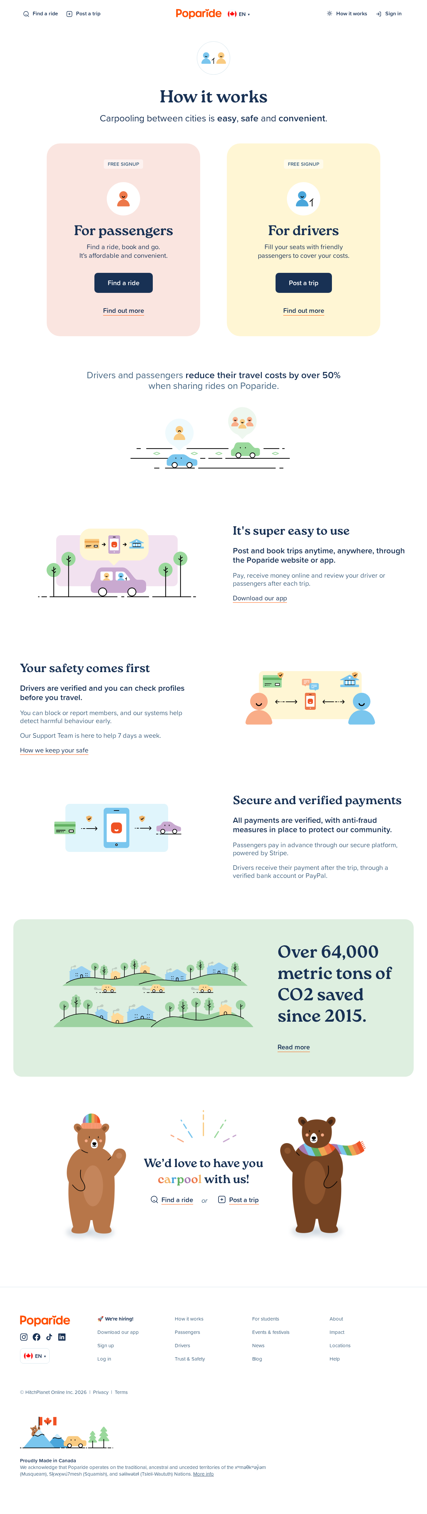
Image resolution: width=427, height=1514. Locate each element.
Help (335, 1358)
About (336, 1318)
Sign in (393, 13)
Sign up (105, 1345)
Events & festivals (271, 1332)
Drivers (182, 1345)
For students (265, 1318)
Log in (104, 1358)
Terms (121, 1392)
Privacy (100, 1392)
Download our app (260, 597)
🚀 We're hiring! (115, 1318)
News (258, 1345)
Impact (337, 1332)
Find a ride (45, 13)
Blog (257, 1358)
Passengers (187, 1332)
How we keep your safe (54, 749)
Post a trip (88, 13)
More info (203, 1473)
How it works (351, 13)
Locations (340, 1345)
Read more (294, 1047)
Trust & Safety (190, 1358)
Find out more (123, 310)
